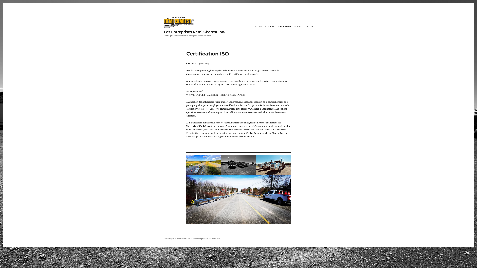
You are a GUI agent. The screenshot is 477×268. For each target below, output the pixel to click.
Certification (284, 26)
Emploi (297, 26)
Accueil (258, 26)
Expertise (270, 26)
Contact (309, 26)
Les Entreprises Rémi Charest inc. (194, 32)
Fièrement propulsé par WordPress (206, 239)
